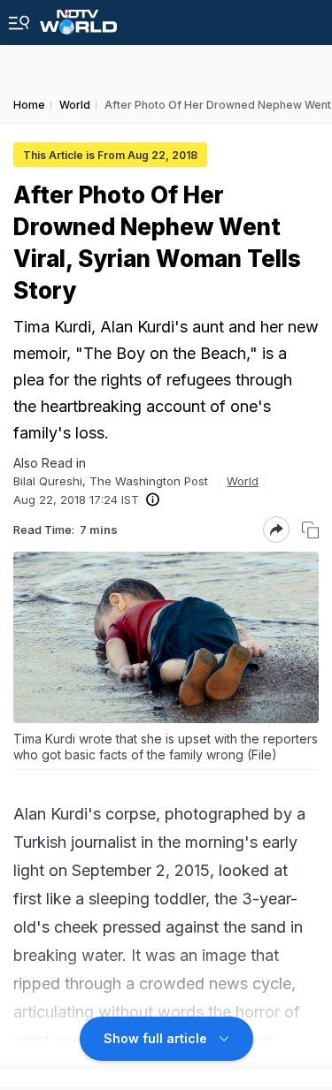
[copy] (310, 530)
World (243, 481)
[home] (78, 17)
